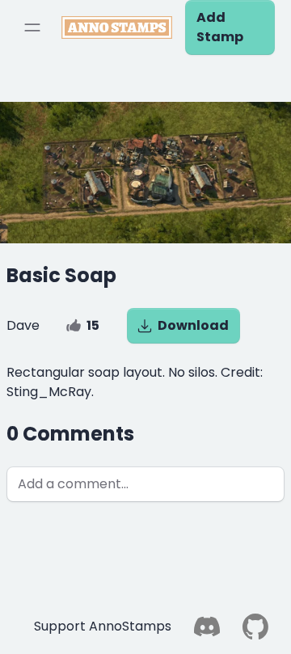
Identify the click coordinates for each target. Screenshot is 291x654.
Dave (23, 325)
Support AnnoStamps (102, 626)
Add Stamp (219, 27)
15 (92, 325)
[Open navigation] (32, 27)
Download (193, 325)
